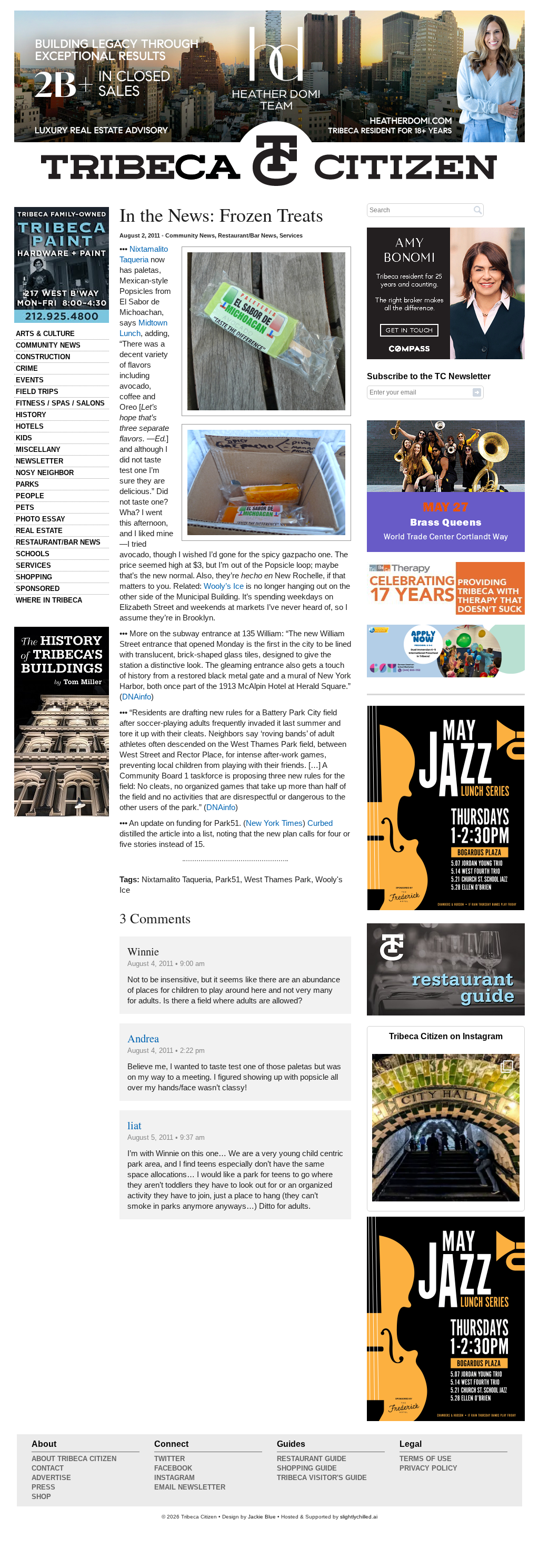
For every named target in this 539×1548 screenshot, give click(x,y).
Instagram (174, 1478)
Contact (48, 1468)
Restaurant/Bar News (58, 542)
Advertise (51, 1478)
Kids (24, 438)
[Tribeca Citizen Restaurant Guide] (446, 1013)
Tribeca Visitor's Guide (322, 1478)
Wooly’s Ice (224, 586)
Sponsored (37, 589)
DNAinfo (136, 697)
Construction (43, 357)
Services (33, 565)
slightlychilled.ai (358, 1517)
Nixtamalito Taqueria (176, 879)
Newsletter (39, 461)
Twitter (169, 1459)
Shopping (34, 577)
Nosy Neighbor (45, 473)
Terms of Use (426, 1459)
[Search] (478, 209)
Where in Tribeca (49, 600)
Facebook (173, 1468)
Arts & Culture (45, 334)
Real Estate (39, 531)
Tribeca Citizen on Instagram (446, 1036)
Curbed (320, 823)
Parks (27, 484)
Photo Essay (40, 519)
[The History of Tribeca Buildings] (61, 721)
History (31, 415)
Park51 (227, 879)
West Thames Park (277, 879)
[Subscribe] (477, 392)
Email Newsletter (189, 1487)
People (30, 496)
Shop (41, 1497)
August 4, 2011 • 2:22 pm (166, 1050)
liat (134, 1125)
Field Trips (37, 392)
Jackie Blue (262, 1517)
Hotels (30, 426)
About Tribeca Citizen (74, 1459)
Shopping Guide (307, 1468)
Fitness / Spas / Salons (60, 403)
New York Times (274, 823)
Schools (32, 554)
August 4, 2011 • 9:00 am (166, 964)
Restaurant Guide (311, 1459)
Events (30, 380)
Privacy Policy (428, 1468)
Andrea (143, 1038)
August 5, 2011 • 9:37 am (166, 1137)
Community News (48, 345)
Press (43, 1487)
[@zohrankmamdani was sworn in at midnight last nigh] (446, 1127)
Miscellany (38, 449)
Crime (27, 368)
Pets (25, 507)
